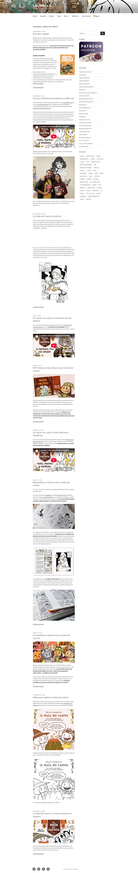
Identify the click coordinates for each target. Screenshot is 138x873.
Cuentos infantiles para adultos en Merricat (53, 98)
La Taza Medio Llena (85, 184)
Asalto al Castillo (83, 77)
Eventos (81, 110)
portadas (99, 187)
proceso (88, 190)
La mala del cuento (42, 104)
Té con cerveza (83, 140)
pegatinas (82, 187)
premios (82, 190)
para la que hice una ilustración (42, 108)
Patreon (35, 16)
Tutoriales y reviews (84, 72)
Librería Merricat (68, 102)
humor (90, 176)
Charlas (98, 156)
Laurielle (42, 5)
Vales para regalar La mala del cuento (50, 697)
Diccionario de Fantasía (85, 101)
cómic (87, 161)
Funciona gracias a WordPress (71, 869)
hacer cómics (83, 176)
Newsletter (43, 16)
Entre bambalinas (83, 107)
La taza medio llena (84, 125)
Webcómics (75, 16)
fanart (94, 170)
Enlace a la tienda (38, 83)
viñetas (82, 199)
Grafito (101, 173)
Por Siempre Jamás (84, 137)
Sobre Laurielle (86, 16)
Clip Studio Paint (84, 159)
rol (101, 190)
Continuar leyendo (38, 87)
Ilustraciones (82, 113)
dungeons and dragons (86, 167)
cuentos (82, 161)
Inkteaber (48, 495)
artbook (82, 156)
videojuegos (83, 196)
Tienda (59, 16)
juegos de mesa (84, 182)
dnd (95, 164)
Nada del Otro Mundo (84, 128)
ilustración (97, 176)
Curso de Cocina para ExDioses (87, 92)
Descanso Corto (61, 495)
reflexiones (95, 190)
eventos (89, 170)
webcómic (88, 199)
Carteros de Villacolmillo (85, 86)
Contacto (51, 16)
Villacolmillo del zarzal (93, 196)
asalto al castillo (90, 156)
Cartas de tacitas (83, 83)
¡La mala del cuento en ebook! (47, 216)
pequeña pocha (91, 187)
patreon (95, 184)
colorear (92, 159)
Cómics (66, 16)
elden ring (96, 167)
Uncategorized (83, 146)
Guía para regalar (41, 34)
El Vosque (81, 104)
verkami (98, 193)
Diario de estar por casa (85, 98)
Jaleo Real (96, 179)
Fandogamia (83, 173)
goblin (96, 173)
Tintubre (82, 193)
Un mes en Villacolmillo (85, 143)
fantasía (90, 173)
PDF (100, 184)
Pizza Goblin (82, 134)
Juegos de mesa (83, 119)
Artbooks (81, 75)
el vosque (82, 170)
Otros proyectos (83, 131)
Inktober (89, 179)
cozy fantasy (100, 159)
